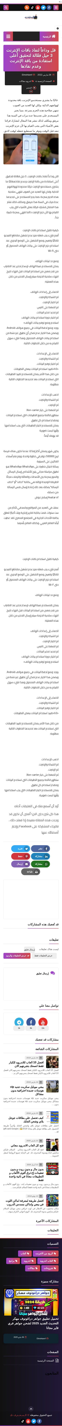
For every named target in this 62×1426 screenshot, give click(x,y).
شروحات (48, 1268)
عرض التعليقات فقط (43, 955)
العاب (23, 1253)
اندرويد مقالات (25, 81)
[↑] (31, 1408)
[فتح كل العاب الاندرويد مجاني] (52, 1145)
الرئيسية (47, 36)
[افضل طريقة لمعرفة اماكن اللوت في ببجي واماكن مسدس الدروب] (52, 1200)
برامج (11, 1260)
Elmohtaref (41, 1338)
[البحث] (6, 7)
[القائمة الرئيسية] (8, 36)
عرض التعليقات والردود (16, 955)
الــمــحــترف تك (18, 1415)
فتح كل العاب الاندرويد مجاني (27, 1145)
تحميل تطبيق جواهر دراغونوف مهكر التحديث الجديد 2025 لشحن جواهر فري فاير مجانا (33, 1323)
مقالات (31, 1268)
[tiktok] (32, 7)
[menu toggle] (56, 7)
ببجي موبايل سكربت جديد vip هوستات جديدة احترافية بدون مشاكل (27, 1090)
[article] (31, 891)
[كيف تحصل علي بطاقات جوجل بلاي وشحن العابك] (52, 1117)
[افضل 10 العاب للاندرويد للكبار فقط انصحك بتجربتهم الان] (52, 1062)
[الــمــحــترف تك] (31, 16)
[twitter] (43, 7)
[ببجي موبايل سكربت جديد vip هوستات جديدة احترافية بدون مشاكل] (52, 1086)
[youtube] (37, 7)
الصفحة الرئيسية (45, 81)
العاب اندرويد (46, 1260)
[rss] (26, 7)
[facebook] (48, 7)
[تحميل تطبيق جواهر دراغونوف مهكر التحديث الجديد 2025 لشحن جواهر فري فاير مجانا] (31, 1302)
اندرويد (27, 1260)
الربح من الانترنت (44, 1253)
